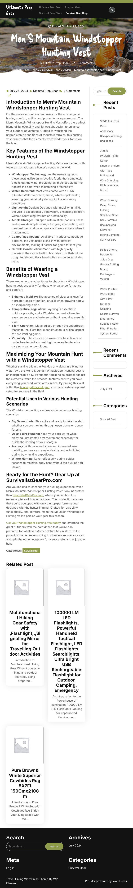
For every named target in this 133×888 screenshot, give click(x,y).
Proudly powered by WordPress (106, 881)
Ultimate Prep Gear (50, 7)
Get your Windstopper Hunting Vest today (33, 522)
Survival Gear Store (50, 13)
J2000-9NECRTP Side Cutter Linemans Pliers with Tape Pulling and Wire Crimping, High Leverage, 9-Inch (110, 170)
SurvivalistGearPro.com (28, 495)
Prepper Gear (73, 7)
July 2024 (106, 389)
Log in (10, 868)
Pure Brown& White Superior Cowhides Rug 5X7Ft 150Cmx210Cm (25, 783)
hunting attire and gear (34, 387)
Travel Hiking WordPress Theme (27, 879)
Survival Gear (51, 70)
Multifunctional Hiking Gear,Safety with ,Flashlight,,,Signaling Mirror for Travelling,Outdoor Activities (25, 633)
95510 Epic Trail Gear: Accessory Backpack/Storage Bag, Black (111, 130)
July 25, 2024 (19, 91)
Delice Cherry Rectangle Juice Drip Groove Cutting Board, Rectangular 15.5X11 (109, 264)
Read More (23, 587)
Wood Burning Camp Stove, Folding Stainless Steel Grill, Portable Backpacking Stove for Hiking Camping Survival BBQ (109, 220)
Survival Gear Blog (77, 13)
